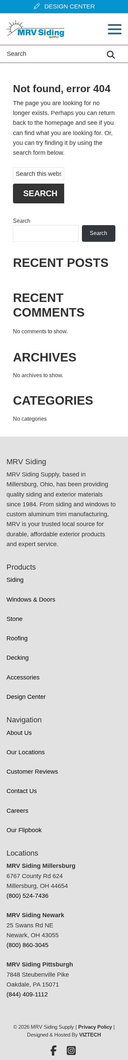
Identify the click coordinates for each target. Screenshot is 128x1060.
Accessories (23, 677)
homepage (59, 122)
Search (21, 221)
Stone (14, 619)
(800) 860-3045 (27, 945)
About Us (19, 732)
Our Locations (25, 752)
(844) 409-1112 (27, 994)
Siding (15, 579)
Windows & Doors (30, 599)
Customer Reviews (32, 771)
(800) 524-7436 (27, 895)
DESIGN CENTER (68, 6)
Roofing (17, 638)
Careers (17, 810)
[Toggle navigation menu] (115, 29)
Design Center (26, 696)
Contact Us (21, 791)
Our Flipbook (24, 830)
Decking (17, 657)
